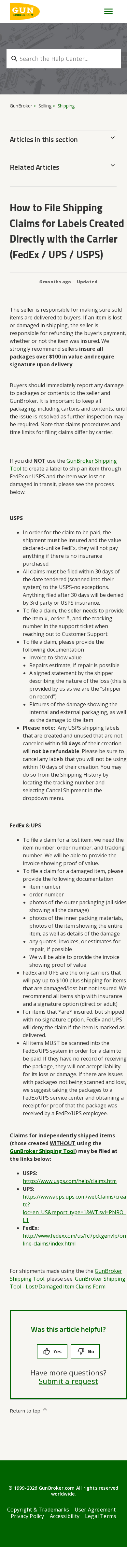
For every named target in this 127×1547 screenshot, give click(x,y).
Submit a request (68, 1381)
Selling (44, 106)
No (91, 1351)
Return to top (26, 1410)
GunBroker (21, 106)
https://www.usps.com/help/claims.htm (70, 1181)
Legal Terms (100, 1516)
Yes (57, 1351)
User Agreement (95, 1509)
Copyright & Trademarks (38, 1509)
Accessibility (65, 1516)
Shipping (66, 106)
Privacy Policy (27, 1516)
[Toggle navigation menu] (105, 11)
